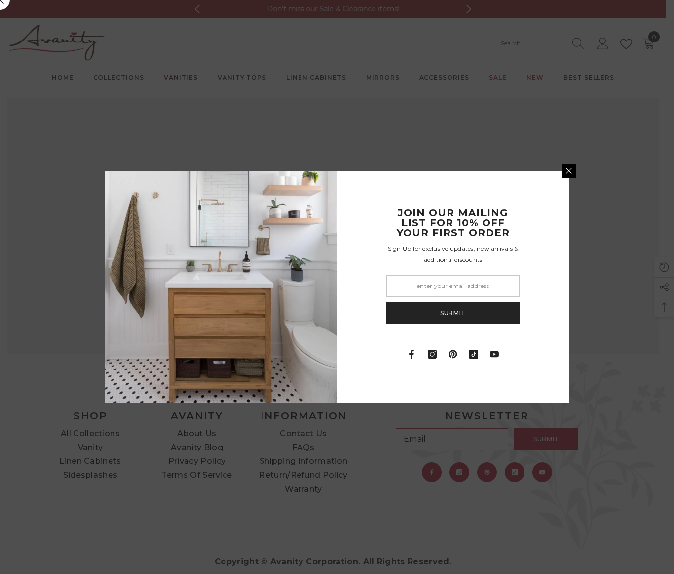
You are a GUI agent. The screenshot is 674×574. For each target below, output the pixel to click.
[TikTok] (473, 354)
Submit (453, 313)
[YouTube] (494, 354)
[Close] (569, 171)
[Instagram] (432, 354)
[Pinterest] (453, 354)
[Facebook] (411, 354)
